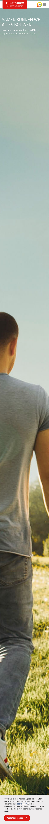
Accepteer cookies (15, 818)
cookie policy (22, 804)
